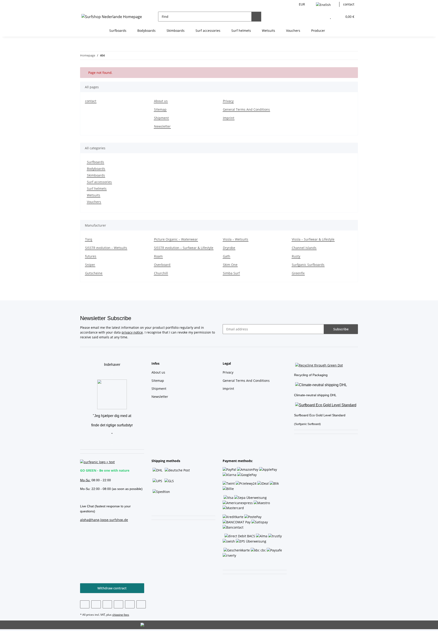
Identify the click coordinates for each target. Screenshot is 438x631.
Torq (88, 239)
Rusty (296, 256)
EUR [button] (302, 4)
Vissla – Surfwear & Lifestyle (313, 239)
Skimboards (96, 175)
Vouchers (94, 202)
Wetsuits (93, 195)
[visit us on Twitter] (96, 604)
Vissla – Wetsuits (235, 239)
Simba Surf (231, 273)
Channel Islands (304, 248)
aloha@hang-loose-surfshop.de (104, 520)
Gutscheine (93, 273)
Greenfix (298, 273)
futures (90, 256)
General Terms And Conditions (246, 109)
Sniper (90, 264)
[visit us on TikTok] (129, 604)
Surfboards (95, 162)
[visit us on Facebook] (84, 604)
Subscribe (341, 329)
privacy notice (132, 332)
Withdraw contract (112, 588)
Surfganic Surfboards (308, 264)
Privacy (228, 101)
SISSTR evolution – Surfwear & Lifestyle (183, 248)
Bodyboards (96, 168)
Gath (226, 256)
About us (161, 101)
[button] (321, 16)
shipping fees (120, 615)
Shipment (161, 118)
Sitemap (160, 109)
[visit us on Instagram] (118, 604)
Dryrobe (229, 248)
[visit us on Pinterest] (107, 604)
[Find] (256, 16)
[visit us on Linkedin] (141, 604)
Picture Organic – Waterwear (176, 239)
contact (348, 4)
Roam (158, 256)
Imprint (228, 118)
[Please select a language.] (326, 4)
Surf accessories (99, 182)
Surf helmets (97, 188)
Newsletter (162, 126)
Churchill (161, 273)
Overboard (162, 264)
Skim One (230, 264)
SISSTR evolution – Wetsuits (106, 248)
